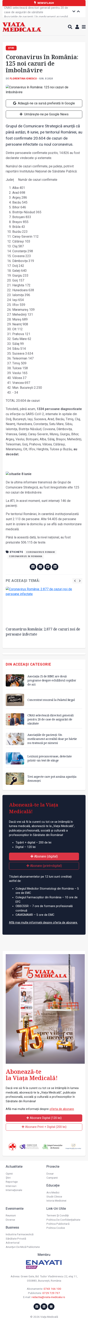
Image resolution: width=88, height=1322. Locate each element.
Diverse (10, 1219)
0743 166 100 (52, 1288)
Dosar (50, 1173)
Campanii (52, 1177)
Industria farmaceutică (19, 1234)
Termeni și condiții (57, 1215)
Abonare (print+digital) (45, 866)
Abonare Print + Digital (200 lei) (45, 1127)
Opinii (9, 1173)
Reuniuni (11, 1215)
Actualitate (14, 1166)
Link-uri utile (56, 1208)
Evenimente (15, 1208)
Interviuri (11, 1186)
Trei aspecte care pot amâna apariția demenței (51, 779)
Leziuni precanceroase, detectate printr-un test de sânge (49, 758)
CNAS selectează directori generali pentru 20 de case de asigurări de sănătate (50, 719)
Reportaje (12, 1181)
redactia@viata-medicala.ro (48, 1297)
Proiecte (52, 1166)
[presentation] (74, 581)
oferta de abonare (62, 1109)
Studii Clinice (54, 1196)
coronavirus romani (40, 552)
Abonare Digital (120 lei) (45, 1118)
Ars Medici (52, 1192)
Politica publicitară (57, 1223)
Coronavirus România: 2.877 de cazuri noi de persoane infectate (43, 632)
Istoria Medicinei (56, 1200)
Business (12, 1227)
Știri (8, 1177)
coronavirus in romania (25, 556)
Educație (53, 1185)
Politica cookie (55, 1227)
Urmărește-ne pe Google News (46, 114)
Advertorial (12, 1242)
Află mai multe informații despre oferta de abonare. (43, 922)
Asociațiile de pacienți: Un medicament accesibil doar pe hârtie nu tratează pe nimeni (36, 12)
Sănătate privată (16, 1238)
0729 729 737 (51, 1293)
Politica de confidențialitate (63, 1219)
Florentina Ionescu (23, 78)
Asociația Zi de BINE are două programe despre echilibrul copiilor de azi (51, 680)
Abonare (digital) (45, 856)
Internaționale (14, 1190)
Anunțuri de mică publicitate (23, 1246)
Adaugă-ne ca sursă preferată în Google (46, 103)
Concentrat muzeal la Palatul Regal (51, 700)
